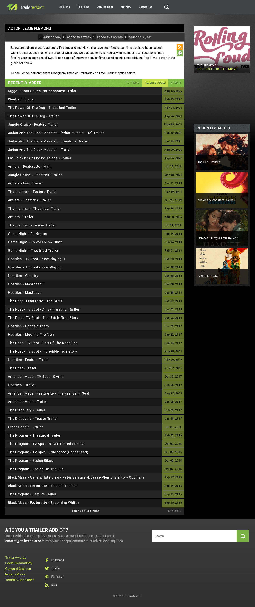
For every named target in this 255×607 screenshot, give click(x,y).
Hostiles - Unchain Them (28, 326)
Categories (145, 6)
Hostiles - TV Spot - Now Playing (35, 267)
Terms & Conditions (20, 580)
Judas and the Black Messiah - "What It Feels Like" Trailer (56, 133)
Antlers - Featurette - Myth (30, 166)
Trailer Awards (15, 557)
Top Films (83, 6)
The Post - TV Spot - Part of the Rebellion (42, 343)
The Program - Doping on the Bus (36, 469)
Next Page (175, 511)
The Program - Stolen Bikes (30, 460)
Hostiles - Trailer (22, 385)
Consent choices (18, 569)
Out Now (126, 6)
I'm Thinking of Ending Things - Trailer (39, 158)
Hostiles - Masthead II (26, 284)
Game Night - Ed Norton (27, 234)
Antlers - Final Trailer (25, 183)
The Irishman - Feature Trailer (32, 192)
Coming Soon (105, 6)
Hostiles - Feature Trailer (28, 360)
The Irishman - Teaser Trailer (32, 225)
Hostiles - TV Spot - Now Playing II (36, 259)
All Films (64, 6)
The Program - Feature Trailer (32, 494)
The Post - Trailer (22, 368)
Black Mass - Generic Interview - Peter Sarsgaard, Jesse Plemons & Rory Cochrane (76, 477)
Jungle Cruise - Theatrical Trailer (35, 175)
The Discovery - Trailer (26, 410)
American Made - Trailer (27, 402)
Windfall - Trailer (21, 99)
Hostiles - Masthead (24, 292)
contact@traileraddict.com (25, 541)
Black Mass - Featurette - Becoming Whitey (43, 502)
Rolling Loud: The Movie (217, 69)
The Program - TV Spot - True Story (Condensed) (48, 452)
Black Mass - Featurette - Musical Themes (43, 486)
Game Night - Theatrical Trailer (33, 250)
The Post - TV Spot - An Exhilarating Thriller (44, 309)
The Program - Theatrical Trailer (34, 435)
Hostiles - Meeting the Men (31, 334)
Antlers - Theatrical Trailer (29, 200)
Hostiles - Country (23, 276)
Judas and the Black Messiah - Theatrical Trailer (48, 141)
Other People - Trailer (25, 427)
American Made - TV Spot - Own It (36, 376)
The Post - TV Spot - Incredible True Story (42, 351)
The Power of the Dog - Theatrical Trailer (42, 108)
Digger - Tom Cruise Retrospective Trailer (42, 91)
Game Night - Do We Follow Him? (35, 242)
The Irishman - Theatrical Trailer (34, 208)
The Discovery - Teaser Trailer (33, 418)
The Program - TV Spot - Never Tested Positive (46, 444)
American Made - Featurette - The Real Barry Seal (48, 393)
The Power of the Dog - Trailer (33, 116)
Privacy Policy (15, 574)
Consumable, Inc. (132, 596)
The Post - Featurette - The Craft (35, 301)
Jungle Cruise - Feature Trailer (33, 124)
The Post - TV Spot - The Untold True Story (43, 318)
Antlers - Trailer (21, 217)
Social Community (18, 563)
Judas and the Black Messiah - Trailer (39, 150)
